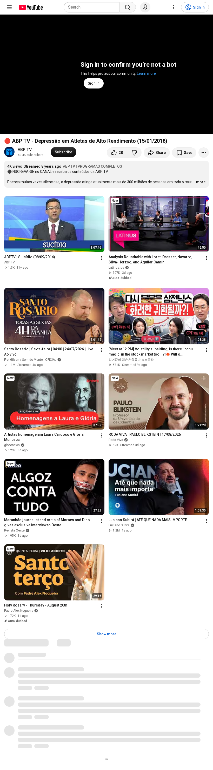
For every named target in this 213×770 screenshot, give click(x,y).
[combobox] (93, 7)
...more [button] (199, 182)
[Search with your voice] (145, 7)
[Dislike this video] (134, 152)
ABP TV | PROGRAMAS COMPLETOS (92, 166)
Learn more (146, 73)
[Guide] (9, 7)
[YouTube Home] (30, 7)
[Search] (127, 7)
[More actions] (203, 152)
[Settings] (174, 7)
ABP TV (25, 149)
